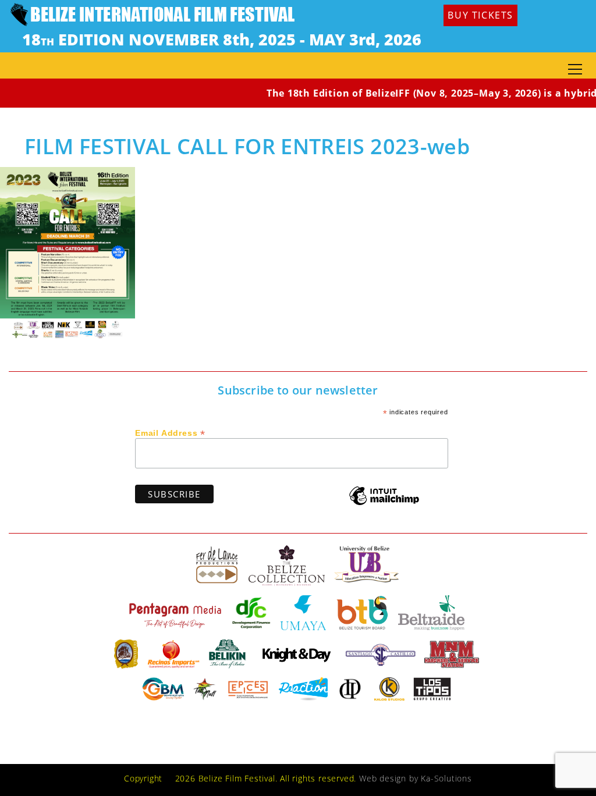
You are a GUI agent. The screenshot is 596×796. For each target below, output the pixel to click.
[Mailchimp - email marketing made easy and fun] (384, 504)
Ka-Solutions (446, 778)
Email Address (170, 432)
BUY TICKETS (480, 15)
